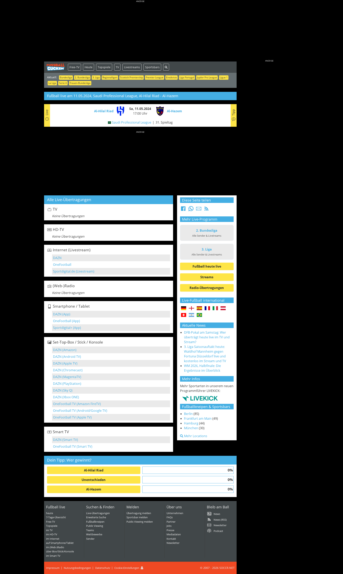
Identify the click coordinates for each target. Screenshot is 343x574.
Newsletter (173, 543)
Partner (171, 521)
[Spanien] (199, 308)
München (191, 428)
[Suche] (166, 67)
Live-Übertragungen (98, 513)
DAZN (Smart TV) (65, 440)
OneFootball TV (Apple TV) (72, 417)
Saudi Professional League (131, 122)
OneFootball (62, 264)
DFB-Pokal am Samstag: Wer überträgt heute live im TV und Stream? (207, 337)
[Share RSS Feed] (206, 210)
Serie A (63, 83)
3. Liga (96, 77)
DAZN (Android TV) (67, 356)
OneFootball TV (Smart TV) (72, 446)
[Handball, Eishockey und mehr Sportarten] (200, 398)
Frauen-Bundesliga (80, 83)
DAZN (57, 258)
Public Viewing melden (139, 521)
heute (49, 513)
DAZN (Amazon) (64, 350)
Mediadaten (174, 534)
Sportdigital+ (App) (67, 327)
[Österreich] (223, 308)
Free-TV (74, 67)
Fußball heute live (207, 266)
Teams (90, 530)
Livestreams (132, 67)
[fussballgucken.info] (56, 67)
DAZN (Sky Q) (62, 390)
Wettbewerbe (94, 534)
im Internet (52, 538)
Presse (170, 530)
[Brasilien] (199, 315)
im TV (49, 530)
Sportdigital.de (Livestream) (73, 271)
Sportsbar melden (137, 517)
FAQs (170, 517)
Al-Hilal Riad (93, 470)
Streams (206, 277)
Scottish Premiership (131, 77)
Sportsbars (152, 67)
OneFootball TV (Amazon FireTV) (77, 404)
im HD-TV (51, 534)
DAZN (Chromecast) (68, 370)
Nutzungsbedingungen (77, 568)
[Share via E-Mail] (199, 210)
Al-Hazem (93, 489)
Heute (88, 67)
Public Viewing (94, 526)
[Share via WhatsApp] (191, 210)
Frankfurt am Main (198, 418)
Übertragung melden (138, 513)
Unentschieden (94, 480)
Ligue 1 (224, 77)
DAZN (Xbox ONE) (66, 397)
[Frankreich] (207, 308)
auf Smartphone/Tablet (60, 543)
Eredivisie (171, 77)
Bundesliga (66, 77)
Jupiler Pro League (207, 77)
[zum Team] (119, 110)
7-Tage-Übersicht (56, 517)
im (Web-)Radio (55, 547)
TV (117, 67)
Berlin (188, 414)
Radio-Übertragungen (207, 288)
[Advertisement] (140, 32)
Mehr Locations (195, 436)
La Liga (52, 83)
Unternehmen (175, 513)
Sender (90, 538)
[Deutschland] (183, 308)
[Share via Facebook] (183, 210)
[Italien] (215, 308)
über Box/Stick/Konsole (60, 551)
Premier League (154, 77)
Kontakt (171, 538)
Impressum (53, 568)
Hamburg (191, 423)
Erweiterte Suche (96, 517)
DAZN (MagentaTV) (67, 377)
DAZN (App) (61, 314)
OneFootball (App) (66, 321)
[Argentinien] (191, 315)
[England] (191, 308)
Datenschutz (102, 568)
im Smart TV (53, 556)
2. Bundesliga (82, 77)
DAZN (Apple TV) (65, 363)
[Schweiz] (183, 315)
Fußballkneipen (95, 521)
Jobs (169, 526)
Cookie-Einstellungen (126, 568)
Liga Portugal (187, 77)
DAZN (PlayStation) (67, 383)
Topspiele (104, 67)
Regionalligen (109, 77)
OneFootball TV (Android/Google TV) (80, 410)
